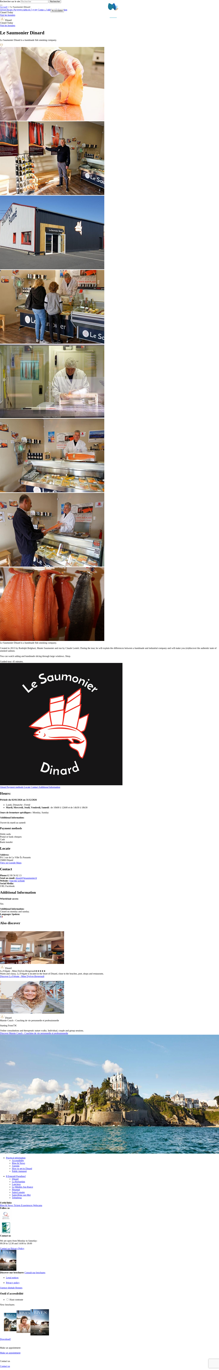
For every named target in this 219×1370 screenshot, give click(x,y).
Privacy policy (13, 1282)
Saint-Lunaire (18, 1192)
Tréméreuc (17, 1197)
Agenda (15, 1166)
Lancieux (16, 1184)
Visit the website (17, 880)
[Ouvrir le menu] (215, 10)
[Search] (208, 10)
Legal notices (12, 1277)
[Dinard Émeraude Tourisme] (113, 17)
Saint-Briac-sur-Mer (21, 1195)
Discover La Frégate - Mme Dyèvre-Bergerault (22, 976)
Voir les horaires (7, 25)
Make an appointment (10, 1353)
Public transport (19, 1171)
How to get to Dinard (22, 1168)
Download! (5, 1339)
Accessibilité (57, 11)
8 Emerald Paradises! (16, 1176)
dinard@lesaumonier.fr (26, 878)
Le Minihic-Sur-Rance (22, 1187)
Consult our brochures (34, 1272)
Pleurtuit (16, 1189)
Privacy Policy (17, 1248)
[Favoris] (45, 11)
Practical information (15, 1158)
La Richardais (18, 1181)
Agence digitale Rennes (11, 1287)
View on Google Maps (10, 863)
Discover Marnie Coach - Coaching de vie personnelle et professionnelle (34, 1033)
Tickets (15, 11)
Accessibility (18, 1160)
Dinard (15, 1179)
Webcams (32, 11)
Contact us (5, 1248)
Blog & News (18, 1163)
